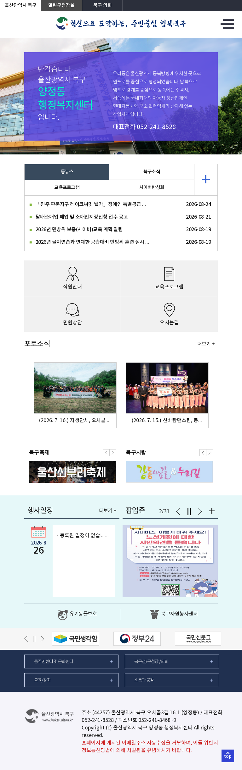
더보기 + (206, 344)
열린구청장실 (61, 5)
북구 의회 (102, 5)
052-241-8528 (156, 127)
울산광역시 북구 (21, 5)
